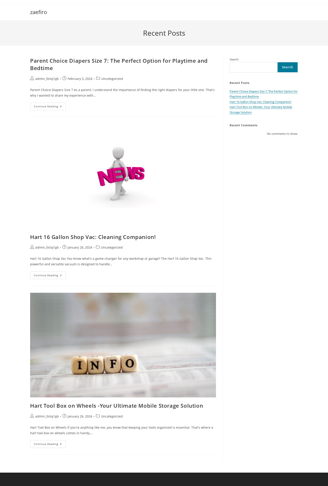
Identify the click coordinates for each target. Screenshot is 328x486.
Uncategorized (112, 79)
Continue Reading (50, 107)
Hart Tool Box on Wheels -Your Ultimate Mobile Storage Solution (116, 405)
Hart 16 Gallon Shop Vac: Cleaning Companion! (93, 237)
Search (234, 59)
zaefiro (38, 12)
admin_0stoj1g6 (47, 79)
